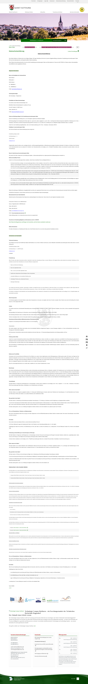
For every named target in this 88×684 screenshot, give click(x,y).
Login (46, 1)
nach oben (73, 678)
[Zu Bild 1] (41, 38)
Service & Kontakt (74, 12)
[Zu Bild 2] (43, 38)
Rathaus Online (29, 12)
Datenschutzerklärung (60, 0)
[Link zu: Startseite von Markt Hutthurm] (20, 7)
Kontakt (77, 0)
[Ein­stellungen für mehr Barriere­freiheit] (82, 9)
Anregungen (39, 0)
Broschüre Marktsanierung (41, 656)
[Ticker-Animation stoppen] (77, 47)
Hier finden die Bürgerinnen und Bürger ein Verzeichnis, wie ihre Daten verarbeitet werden (29, 222)
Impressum (52, 0)
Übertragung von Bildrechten (41, 653)
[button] (5, 26)
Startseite (33, 0)
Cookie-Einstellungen (73, 51)
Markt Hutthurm (13, 12)
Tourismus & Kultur (57, 12)
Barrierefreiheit (70, 0)
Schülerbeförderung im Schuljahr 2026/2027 (69, 47)
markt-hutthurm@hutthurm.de (17, 646)
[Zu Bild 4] (46, 38)
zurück (10, 587)
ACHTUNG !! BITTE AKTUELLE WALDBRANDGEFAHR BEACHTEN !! (38, 47)
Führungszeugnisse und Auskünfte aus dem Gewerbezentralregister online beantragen (44, 649)
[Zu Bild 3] (44, 38)
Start (11, 45)
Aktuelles (42, 12)
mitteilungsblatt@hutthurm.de (17, 649)
